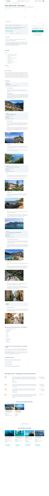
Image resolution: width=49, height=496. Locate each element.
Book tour (37, 31)
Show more (13, 397)
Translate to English (14, 386)
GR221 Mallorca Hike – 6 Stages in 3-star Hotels (8, 411)
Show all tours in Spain (24, 423)
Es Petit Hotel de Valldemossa (18, 89)
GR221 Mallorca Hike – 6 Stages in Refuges (18, 411)
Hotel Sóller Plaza (17, 214)
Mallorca (8, 25)
